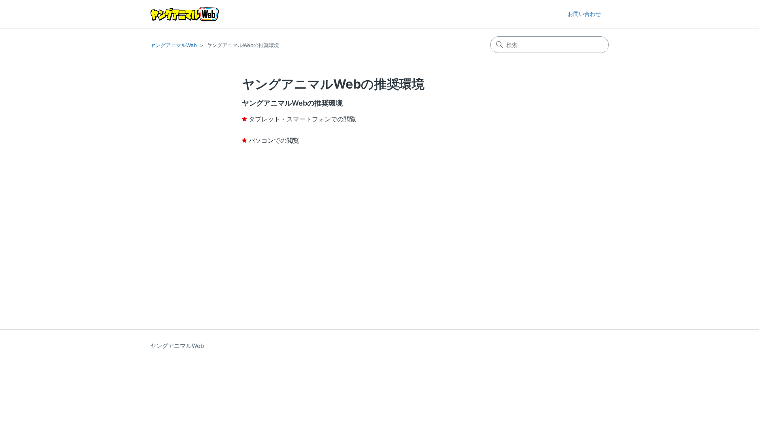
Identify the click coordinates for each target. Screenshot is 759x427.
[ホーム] (184, 14)
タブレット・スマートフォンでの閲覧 (302, 119)
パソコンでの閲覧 (274, 140)
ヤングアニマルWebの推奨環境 (292, 103)
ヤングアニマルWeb (173, 45)
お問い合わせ (584, 13)
